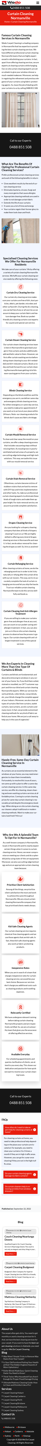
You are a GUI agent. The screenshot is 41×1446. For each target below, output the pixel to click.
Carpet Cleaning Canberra (14, 1396)
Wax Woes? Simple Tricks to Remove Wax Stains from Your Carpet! (20, 1357)
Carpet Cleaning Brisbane (14, 1403)
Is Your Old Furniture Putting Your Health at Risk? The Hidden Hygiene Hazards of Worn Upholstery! (20, 1364)
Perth (17, 1436)
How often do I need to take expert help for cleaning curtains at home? (18, 1129)
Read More (10, 1254)
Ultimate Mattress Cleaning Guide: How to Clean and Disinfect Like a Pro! (20, 1383)
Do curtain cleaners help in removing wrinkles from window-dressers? (18, 1188)
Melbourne (9, 1427)
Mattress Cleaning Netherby (20, 1296)
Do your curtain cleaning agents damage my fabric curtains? (18, 1174)
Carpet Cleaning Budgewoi (19, 1267)
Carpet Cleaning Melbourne (15, 1407)
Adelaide (30, 1431)
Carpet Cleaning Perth (12, 1400)
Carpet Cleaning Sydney (13, 1410)
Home (7, 21)
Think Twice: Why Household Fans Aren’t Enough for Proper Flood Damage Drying (20, 1377)
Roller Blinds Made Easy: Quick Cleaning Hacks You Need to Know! (20, 1371)
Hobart (8, 1431)
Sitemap (26, 1436)
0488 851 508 (21, 8)
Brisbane (22, 1427)
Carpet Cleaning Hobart (13, 1393)
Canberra (19, 1431)
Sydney (8, 1436)
